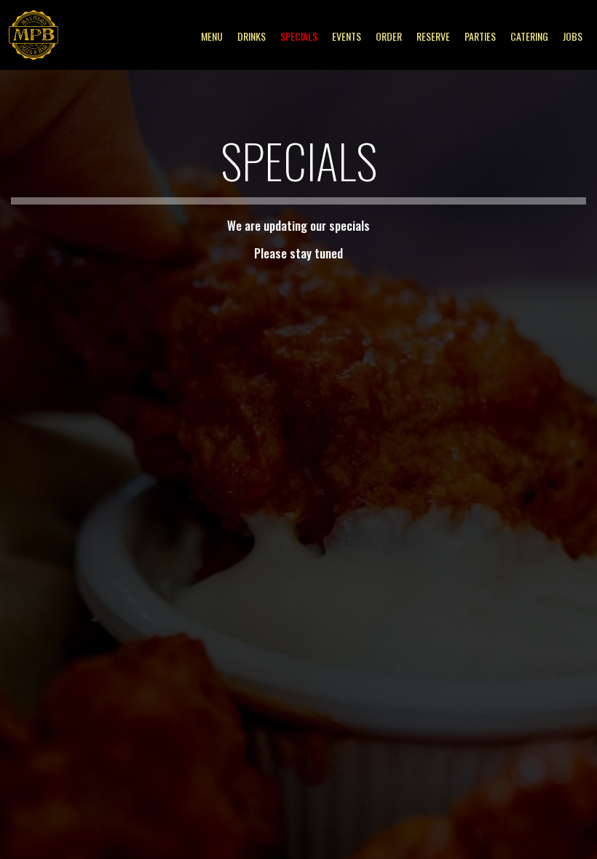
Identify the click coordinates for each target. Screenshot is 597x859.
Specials (298, 36)
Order (389, 36)
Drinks (251, 36)
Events (346, 36)
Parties (480, 36)
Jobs (572, 36)
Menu (212, 36)
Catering (529, 36)
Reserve (433, 36)
